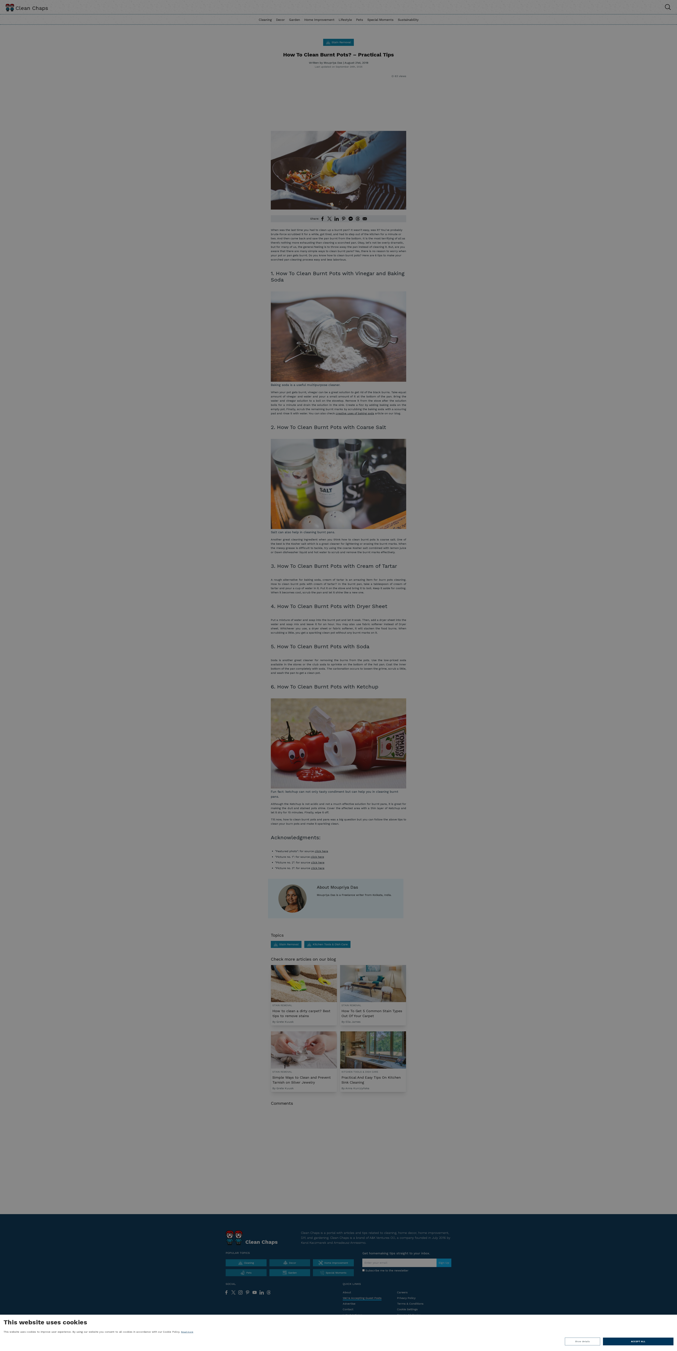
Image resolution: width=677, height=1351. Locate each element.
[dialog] (338, 1333)
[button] (582, 1342)
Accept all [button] (638, 1341)
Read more (187, 1332)
